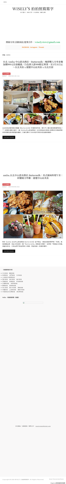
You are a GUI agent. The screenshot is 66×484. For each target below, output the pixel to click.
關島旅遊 (5, 285)
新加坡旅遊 (19, 281)
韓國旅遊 (11, 273)
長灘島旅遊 (5, 283)
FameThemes (60, 479)
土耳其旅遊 (13, 289)
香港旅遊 (5, 275)
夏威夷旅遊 (12, 285)
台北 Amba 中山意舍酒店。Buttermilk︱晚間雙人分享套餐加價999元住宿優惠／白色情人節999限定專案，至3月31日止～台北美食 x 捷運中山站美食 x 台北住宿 (33, 64)
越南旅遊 (12, 281)
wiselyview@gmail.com (43, 426)
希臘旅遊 (5, 289)
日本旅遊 (5, 273)
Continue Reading (9, 137)
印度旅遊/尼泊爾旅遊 (9, 291)
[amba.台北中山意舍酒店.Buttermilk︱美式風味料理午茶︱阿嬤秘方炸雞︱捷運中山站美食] (33, 214)
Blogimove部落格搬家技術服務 (58, 483)
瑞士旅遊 (5, 287)
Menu (5, 2)
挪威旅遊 (20, 287)
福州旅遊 (5, 279)
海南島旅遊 (11, 277)
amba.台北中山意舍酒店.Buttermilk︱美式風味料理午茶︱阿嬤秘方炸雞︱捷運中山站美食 (33, 177)
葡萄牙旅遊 (21, 289)
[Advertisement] (33, 27)
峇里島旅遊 (14, 283)
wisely (4, 76)
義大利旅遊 (12, 287)
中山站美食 (6, 74)
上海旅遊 (5, 277)
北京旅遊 (19, 275)
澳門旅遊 (12, 275)
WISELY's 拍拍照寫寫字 (33, 8)
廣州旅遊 (12, 279)
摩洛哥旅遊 (20, 291)
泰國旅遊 (5, 281)
